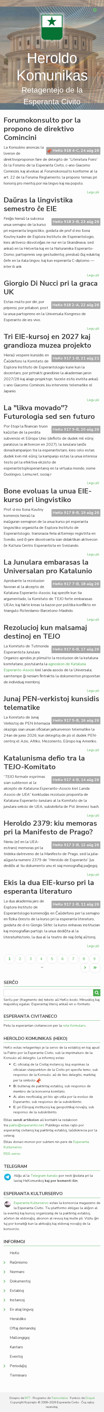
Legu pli (93, 193)
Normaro (17, 1271)
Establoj (17, 1290)
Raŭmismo (19, 1262)
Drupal (90, 1398)
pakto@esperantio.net (26, 1125)
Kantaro (16, 1347)
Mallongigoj (20, 1337)
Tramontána (59, 1398)
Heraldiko (18, 1319)
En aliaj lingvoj (21, 1309)
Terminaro (18, 1375)
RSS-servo (12, 1153)
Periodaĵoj (18, 1366)
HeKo (14, 1253)
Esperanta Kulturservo (31, 1202)
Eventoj (16, 1356)
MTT (27, 1398)
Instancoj (17, 1300)
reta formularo (74, 1025)
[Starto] (52, 28)
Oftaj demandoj (23, 1328)
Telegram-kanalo (44, 1175)
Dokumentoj (20, 1281)
